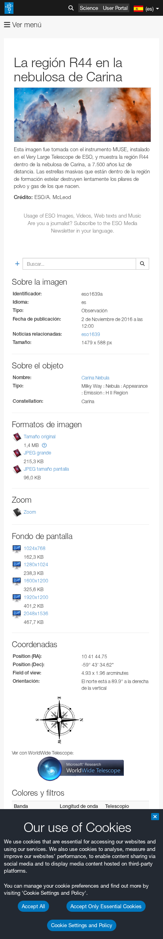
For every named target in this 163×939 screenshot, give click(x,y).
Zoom (30, 512)
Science (89, 8)
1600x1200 (36, 581)
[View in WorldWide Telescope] (80, 768)
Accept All (33, 906)
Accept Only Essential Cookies (106, 906)
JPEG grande (37, 453)
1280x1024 (36, 564)
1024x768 (34, 548)
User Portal (115, 8)
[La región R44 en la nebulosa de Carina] (82, 115)
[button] (44, 445)
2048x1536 (36, 613)
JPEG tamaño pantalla (46, 469)
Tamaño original (39, 436)
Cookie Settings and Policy (81, 925)
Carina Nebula (95, 378)
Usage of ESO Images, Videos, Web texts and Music (82, 215)
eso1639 (91, 334)
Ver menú (26, 25)
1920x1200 (36, 597)
